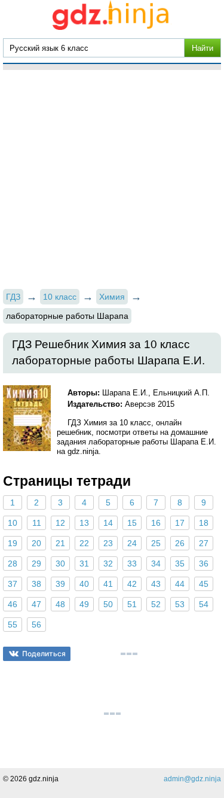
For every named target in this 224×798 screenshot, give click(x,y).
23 (108, 543)
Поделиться (44, 653)
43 (156, 584)
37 (12, 584)
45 (203, 584)
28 (12, 563)
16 (156, 523)
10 (12, 523)
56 (36, 624)
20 (36, 543)
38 (36, 584)
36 (203, 563)
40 (84, 584)
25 (156, 543)
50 (108, 604)
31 (84, 563)
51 (132, 604)
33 (132, 563)
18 (203, 523)
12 (60, 523)
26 (180, 543)
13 (84, 523)
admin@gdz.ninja (192, 779)
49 (84, 604)
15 (132, 523)
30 (60, 563)
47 (36, 604)
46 (12, 604)
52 (156, 604)
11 (36, 523)
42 (132, 584)
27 (203, 543)
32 (108, 563)
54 (203, 604)
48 (60, 604)
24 (132, 543)
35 (180, 563)
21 (60, 543)
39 (60, 584)
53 (180, 604)
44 (180, 584)
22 (84, 543)
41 (108, 584)
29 (36, 563)
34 (156, 563)
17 (180, 523)
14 (108, 523)
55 (12, 624)
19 (12, 543)
